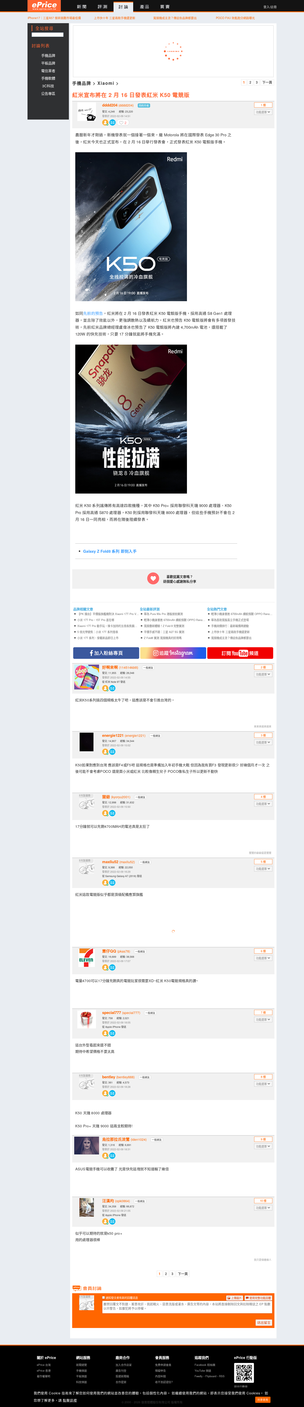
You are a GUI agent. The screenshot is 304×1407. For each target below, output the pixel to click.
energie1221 (123, 735)
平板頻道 (81, 1376)
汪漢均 (116, 1200)
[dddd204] (86, 114)
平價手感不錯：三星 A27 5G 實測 (164, 632)
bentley (118, 1077)
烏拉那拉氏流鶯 (124, 1139)
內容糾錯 (160, 1376)
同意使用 (262, 1399)
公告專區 (48, 93)
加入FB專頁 (106, 653)
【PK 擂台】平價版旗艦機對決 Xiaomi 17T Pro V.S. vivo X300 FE (108, 614)
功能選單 (262, 112)
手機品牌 (48, 55)
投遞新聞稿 (122, 1376)
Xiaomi (105, 83)
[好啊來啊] (86, 677)
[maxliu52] (86, 871)
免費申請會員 (163, 1365)
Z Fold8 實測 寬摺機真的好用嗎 (163, 638)
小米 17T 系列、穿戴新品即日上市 (97, 638)
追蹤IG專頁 (173, 653)
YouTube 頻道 (203, 1370)
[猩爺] (86, 806)
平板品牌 (48, 63)
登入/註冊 (270, 7)
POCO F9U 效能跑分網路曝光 (235, 18)
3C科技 (48, 85)
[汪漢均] (86, 1210)
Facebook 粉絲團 (205, 1365)
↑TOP (287, 1382)
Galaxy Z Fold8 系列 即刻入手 (110, 551)
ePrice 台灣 (44, 1365)
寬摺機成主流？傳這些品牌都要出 (175, 18)
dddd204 (118, 105)
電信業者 (48, 70)
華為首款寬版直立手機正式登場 (230, 620)
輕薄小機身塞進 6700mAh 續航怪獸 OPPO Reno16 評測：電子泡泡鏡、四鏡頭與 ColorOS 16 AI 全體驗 (175, 620)
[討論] (123, 7)
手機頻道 (81, 1370)
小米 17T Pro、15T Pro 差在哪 (95, 620)
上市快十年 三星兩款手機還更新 (114, 18)
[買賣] (165, 7)
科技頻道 (81, 1382)
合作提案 (121, 1382)
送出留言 (263, 1322)
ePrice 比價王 (44, 5)
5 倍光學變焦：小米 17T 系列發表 (97, 632)
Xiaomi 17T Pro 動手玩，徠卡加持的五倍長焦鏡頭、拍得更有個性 (108, 626)
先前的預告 (93, 313)
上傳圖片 (236, 1298)
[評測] (102, 7)
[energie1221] (86, 745)
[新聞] (81, 7)
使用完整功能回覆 (260, 1298)
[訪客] (86, 1307)
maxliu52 (118, 861)
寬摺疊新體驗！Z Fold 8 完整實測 (164, 626)
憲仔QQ (116, 951)
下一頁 (267, 82)
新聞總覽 (81, 1365)
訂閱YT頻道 (240, 653)
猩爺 (116, 796)
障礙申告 (160, 1370)
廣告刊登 (121, 1370)
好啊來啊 (120, 667)
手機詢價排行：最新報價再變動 (230, 626)
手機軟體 (48, 78)
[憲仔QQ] (86, 960)
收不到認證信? (164, 1382)
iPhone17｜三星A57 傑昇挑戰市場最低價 (54, 18)
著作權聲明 (43, 1376)
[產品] (144, 7)
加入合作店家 (124, 1365)
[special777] (86, 1022)
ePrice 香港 (44, 1370)
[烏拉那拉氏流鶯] (86, 1149)
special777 (121, 1012)
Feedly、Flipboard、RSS (210, 1376)
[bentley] (86, 1086)
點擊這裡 (70, 1400)
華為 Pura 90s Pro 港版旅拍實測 (163, 614)
